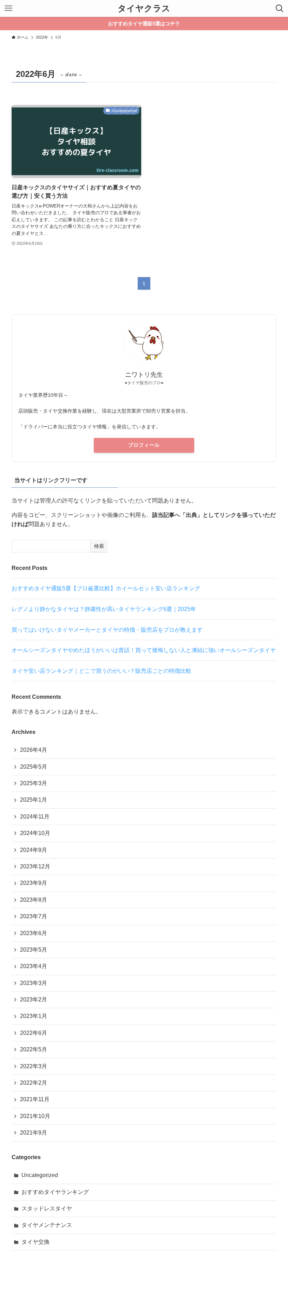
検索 (99, 546)
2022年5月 (33, 1049)
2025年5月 (33, 767)
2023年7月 (33, 916)
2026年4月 (33, 750)
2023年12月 (35, 866)
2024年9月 (33, 850)
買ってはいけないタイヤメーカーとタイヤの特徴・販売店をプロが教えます (107, 630)
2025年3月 (33, 783)
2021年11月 (35, 1099)
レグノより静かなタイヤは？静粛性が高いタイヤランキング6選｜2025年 (104, 609)
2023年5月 (33, 950)
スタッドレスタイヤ (46, 1208)
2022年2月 (33, 1083)
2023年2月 (33, 1000)
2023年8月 (33, 900)
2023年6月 (33, 933)
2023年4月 (33, 966)
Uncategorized (39, 1175)
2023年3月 (33, 983)
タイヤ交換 (35, 1242)
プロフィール (144, 445)
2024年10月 (35, 833)
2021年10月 (35, 1116)
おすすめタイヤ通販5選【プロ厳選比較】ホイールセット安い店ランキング (106, 588)
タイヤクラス (144, 8)
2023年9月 (33, 883)
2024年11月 (35, 817)
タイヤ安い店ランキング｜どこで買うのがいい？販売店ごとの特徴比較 (101, 671)
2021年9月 (33, 1133)
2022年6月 (33, 1033)
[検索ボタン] (279, 8)
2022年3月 (33, 1066)
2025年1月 (33, 800)
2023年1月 (33, 1016)
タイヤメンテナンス (46, 1225)
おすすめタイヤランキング (55, 1192)
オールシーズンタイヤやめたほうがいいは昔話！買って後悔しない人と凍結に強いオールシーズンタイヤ (144, 650)
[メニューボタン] (8, 8)
